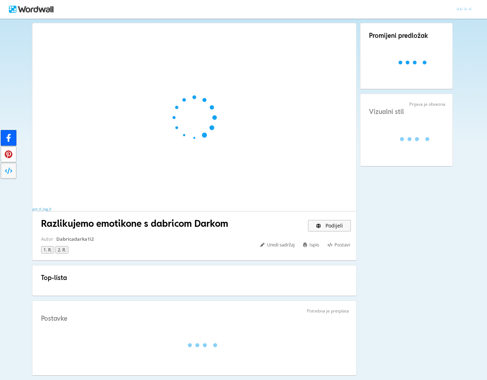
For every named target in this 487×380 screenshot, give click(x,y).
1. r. (47, 250)
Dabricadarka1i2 (75, 239)
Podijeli (333, 225)
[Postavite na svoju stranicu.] (8, 171)
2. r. (62, 250)
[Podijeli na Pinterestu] (8, 154)
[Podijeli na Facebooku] (8, 138)
